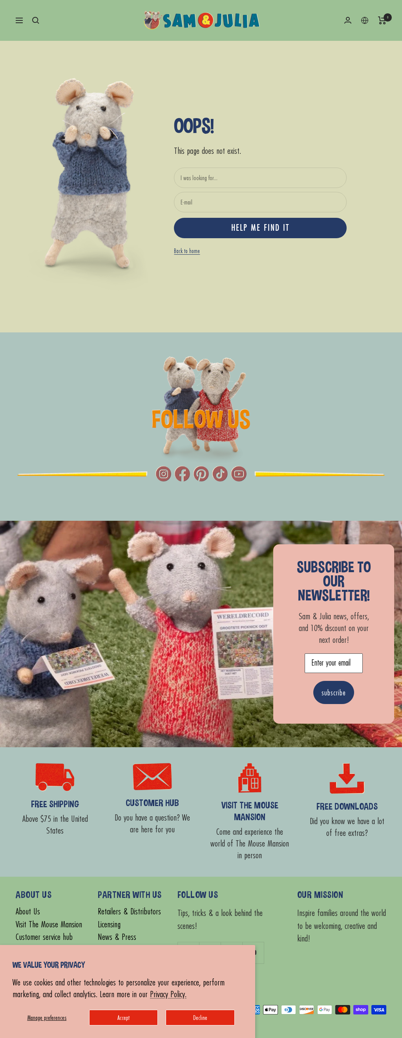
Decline (200, 1017)
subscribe (334, 692)
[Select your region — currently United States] (365, 20)
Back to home (187, 250)
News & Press (117, 937)
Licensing (109, 924)
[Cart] (382, 20)
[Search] (35, 20)
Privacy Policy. (168, 993)
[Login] (347, 20)
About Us (28, 911)
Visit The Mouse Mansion (49, 924)
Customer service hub (44, 937)
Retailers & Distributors (129, 911)
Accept (123, 1017)
